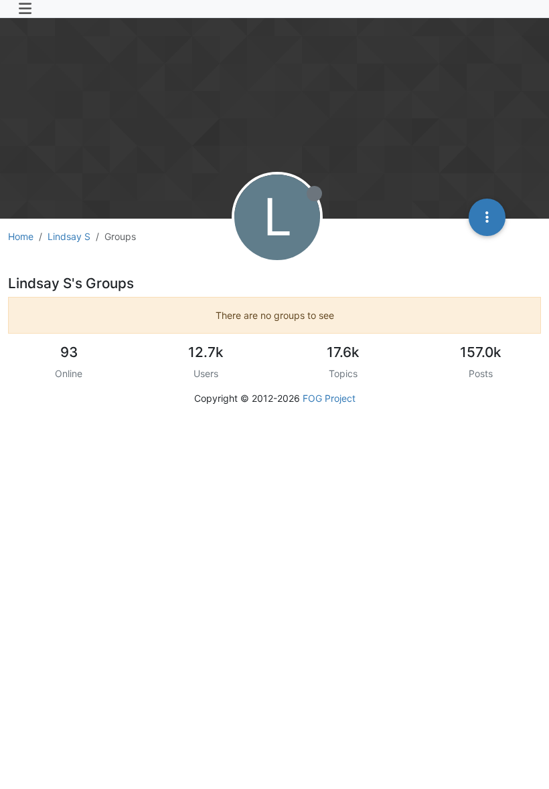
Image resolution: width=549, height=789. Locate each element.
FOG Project (329, 398)
